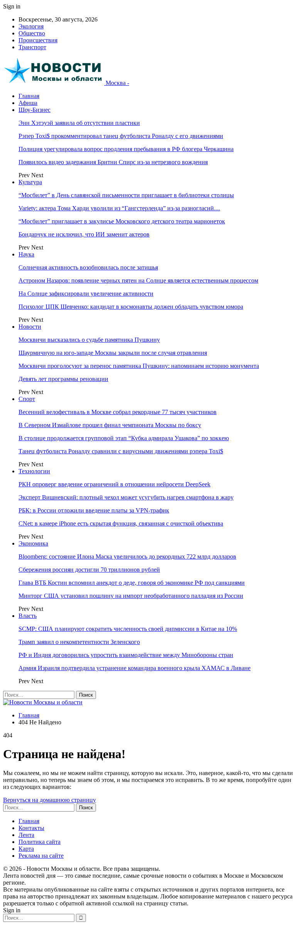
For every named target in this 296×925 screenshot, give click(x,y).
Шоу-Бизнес (34, 109)
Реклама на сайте (41, 855)
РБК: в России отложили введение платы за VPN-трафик (93, 510)
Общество (31, 33)
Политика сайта (39, 841)
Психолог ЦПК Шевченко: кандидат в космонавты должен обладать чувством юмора (130, 306)
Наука (26, 254)
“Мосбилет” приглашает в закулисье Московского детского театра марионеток (121, 221)
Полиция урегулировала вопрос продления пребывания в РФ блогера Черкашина (126, 149)
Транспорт (32, 47)
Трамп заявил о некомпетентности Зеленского (79, 642)
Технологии (34, 471)
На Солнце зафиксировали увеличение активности (85, 293)
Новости (29, 326)
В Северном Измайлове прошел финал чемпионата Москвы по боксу (109, 425)
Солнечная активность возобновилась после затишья (88, 267)
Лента (26, 835)
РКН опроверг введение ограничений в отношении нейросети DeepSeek (114, 484)
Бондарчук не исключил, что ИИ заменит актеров (84, 234)
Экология (31, 26)
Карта (26, 848)
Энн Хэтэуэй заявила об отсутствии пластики (79, 123)
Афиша (27, 103)
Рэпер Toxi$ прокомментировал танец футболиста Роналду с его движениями (120, 136)
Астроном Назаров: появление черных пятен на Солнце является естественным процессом (138, 280)
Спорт (26, 399)
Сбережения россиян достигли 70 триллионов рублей (89, 569)
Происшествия (37, 40)
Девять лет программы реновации (63, 379)
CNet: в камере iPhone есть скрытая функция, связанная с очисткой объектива (120, 523)
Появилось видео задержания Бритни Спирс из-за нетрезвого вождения (113, 162)
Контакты (31, 828)
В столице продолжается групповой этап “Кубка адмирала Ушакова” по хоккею (123, 438)
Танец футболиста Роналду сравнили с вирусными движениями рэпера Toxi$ (120, 451)
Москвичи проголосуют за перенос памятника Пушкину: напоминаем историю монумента (138, 366)
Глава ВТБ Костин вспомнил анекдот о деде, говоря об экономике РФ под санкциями (131, 582)
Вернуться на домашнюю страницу (49, 800)
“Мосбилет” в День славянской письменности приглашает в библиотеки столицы (126, 195)
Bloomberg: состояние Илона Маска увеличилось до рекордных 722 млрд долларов (127, 556)
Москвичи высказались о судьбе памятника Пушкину (89, 339)
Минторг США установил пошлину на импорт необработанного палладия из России (130, 595)
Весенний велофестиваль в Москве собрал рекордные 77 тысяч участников (117, 412)
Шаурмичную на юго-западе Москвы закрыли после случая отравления (112, 352)
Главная (28, 96)
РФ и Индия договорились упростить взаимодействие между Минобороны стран (125, 655)
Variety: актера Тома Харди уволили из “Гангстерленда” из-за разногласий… (119, 208)
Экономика (33, 543)
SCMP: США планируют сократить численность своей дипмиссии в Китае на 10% (127, 629)
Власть (27, 615)
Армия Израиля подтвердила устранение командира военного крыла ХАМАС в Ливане (134, 668)
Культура (30, 182)
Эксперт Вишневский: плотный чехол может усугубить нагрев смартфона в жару (126, 497)
